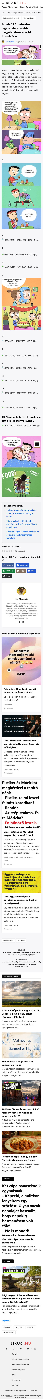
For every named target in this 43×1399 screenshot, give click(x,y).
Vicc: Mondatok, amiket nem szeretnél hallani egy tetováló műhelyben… (21, 744)
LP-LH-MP (21, 940)
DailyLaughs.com (20, 1390)
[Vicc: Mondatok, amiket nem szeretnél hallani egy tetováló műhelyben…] (21, 726)
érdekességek (8, 940)
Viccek (16, 769)
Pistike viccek (18, 857)
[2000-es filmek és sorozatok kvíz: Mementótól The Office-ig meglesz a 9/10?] (21, 1093)
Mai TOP (30, 1327)
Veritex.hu (33, 1390)
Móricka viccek (8, 857)
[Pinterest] (27, 1348)
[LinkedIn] (35, 1348)
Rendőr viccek (28, 857)
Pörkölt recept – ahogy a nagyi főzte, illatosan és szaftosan (19, 1158)
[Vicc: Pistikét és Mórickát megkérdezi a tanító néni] (21, 804)
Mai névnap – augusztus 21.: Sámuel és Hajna (18, 1063)
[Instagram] (13, 1348)
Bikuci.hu (9, 1396)
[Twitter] (20, 1348)
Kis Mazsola (10, 42)
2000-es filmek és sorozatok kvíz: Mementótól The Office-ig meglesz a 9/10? (21, 1113)
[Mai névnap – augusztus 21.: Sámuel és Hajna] (21, 1045)
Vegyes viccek (8, 769)
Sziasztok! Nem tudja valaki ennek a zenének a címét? (20, 691)
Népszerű (7, 1327)
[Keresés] (39, 3)
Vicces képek (8, 704)
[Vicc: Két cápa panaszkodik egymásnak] (21, 1210)
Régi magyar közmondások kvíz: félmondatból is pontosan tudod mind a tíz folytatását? (21, 1299)
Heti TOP (19, 1327)
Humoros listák (29, 18)
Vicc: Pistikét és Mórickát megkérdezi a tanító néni (18, 833)
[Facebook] (20, 622)
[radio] (3, 551)
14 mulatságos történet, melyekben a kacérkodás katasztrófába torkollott (22, 534)
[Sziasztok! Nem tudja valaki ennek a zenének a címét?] (21, 661)
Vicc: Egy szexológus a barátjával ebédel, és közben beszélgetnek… (20, 900)
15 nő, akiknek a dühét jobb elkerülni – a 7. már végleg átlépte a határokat (21, 524)
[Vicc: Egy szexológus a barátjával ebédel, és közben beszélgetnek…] (21, 882)
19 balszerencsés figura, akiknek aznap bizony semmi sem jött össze (21, 513)
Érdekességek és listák (11, 18)
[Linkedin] (23, 622)
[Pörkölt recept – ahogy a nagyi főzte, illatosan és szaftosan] (21, 1142)
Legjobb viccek (9, 1332)
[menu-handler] (3, 3)
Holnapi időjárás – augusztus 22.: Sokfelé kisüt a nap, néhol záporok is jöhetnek (21, 1014)
